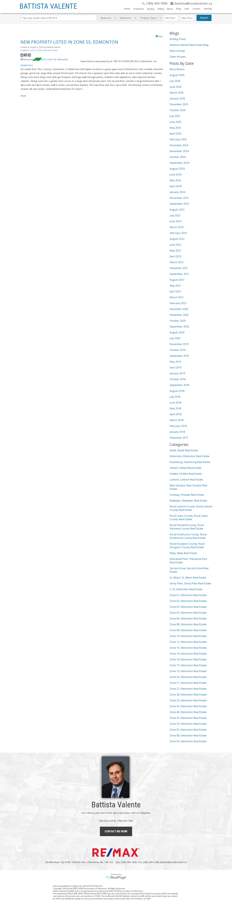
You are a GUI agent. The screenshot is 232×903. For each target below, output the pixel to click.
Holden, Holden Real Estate (186, 473)
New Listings (177, 50)
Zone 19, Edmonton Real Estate (188, 671)
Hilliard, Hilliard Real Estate (185, 468)
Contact (196, 8)
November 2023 (179, 198)
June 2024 (175, 174)
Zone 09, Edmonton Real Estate (188, 630)
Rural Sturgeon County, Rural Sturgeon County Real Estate (187, 545)
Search (204, 17)
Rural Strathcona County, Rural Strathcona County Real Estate (188, 536)
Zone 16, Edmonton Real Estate (188, 659)
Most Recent (177, 69)
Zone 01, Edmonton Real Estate (188, 595)
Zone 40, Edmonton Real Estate (188, 712)
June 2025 (175, 122)
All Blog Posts (178, 39)
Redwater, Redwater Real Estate (188, 500)
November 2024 (179, 151)
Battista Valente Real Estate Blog (189, 45)
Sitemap (208, 8)
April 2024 (175, 186)
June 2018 (175, 402)
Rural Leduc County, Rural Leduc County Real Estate (189, 517)
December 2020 (179, 309)
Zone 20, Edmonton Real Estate (188, 677)
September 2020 (179, 326)
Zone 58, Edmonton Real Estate (188, 735)
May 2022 (175, 250)
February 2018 (178, 426)
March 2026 (177, 92)
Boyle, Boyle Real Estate (184, 450)
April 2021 (175, 291)
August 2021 (177, 280)
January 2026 (177, 98)
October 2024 (178, 157)
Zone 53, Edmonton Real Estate (188, 723)
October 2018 (178, 379)
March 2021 (177, 297)
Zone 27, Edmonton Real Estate (188, 688)
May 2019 (175, 361)
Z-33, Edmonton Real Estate (186, 589)
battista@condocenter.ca (173, 862)
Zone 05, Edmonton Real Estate (188, 612)
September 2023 (179, 203)
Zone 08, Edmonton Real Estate (188, 624)
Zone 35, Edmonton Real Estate (188, 706)
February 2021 (178, 303)
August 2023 (177, 209)
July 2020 (175, 338)
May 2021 (175, 285)
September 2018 (179, 385)
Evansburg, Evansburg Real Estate (190, 462)
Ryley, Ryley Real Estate (183, 553)
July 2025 (175, 116)
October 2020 (178, 320)
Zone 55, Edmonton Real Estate (44, 50)
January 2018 (177, 432)
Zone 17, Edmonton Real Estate (188, 665)
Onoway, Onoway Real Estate (187, 494)
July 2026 (175, 81)
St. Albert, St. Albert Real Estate (188, 577)
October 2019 (178, 350)
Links (186, 8)
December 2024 (179, 145)
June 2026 (175, 87)
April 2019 (175, 367)
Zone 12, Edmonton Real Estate (188, 642)
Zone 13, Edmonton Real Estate (188, 647)
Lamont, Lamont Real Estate (186, 479)
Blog (178, 8)
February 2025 (178, 139)
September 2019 (179, 356)
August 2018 (177, 391)
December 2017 (179, 437)
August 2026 (177, 75)
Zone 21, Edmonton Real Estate (188, 683)
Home (127, 8)
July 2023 (175, 215)
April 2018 (175, 414)
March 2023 (177, 227)
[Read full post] (49, 59)
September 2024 (179, 163)
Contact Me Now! (116, 831)
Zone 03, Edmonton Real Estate (188, 607)
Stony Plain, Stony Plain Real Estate (190, 583)
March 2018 (177, 420)
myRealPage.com (116, 877)
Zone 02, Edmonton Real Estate (188, 601)
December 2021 (179, 268)
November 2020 (179, 315)
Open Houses (178, 56)
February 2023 (178, 233)
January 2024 (177, 192)
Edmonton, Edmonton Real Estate (189, 456)
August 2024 (177, 168)
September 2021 (179, 274)
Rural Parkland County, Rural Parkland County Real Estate (187, 526)
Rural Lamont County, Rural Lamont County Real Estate (191, 508)
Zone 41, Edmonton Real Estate (188, 718)
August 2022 (177, 239)
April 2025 (175, 133)
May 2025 (175, 127)
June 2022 (175, 244)
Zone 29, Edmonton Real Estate (188, 700)
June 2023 (175, 221)
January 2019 (177, 373)
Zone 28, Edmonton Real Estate (188, 694)
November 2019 (179, 344)
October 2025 (178, 110)
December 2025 (179, 104)
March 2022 (177, 262)
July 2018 (175, 396)
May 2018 (175, 408)
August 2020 (177, 332)
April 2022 (175, 256)
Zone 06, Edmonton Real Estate (188, 618)
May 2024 (175, 180)
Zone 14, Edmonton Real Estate (188, 653)
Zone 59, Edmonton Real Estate (188, 741)
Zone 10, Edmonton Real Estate (188, 636)
